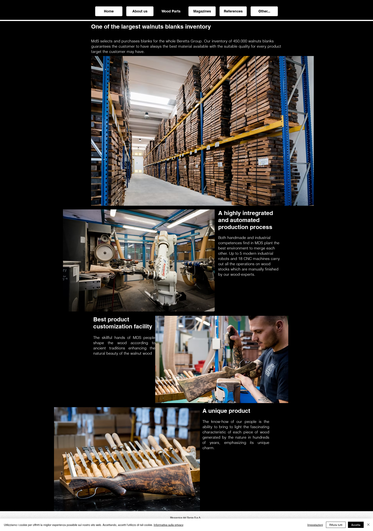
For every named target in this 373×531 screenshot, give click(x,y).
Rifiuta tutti (335, 525)
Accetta (355, 525)
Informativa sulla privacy (168, 525)
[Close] (368, 525)
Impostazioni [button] (315, 525)
